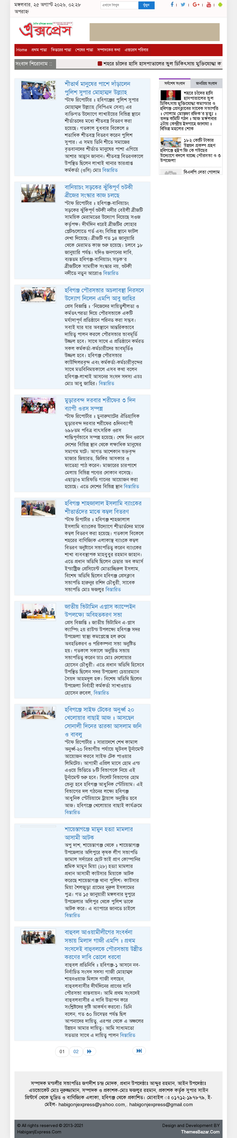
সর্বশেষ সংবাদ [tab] (174, 83)
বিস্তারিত (110, 170)
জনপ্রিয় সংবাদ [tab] (206, 83)
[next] (89, 1051)
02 (76, 1052)
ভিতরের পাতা (61, 49)
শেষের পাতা (84, 49)
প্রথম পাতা (39, 49)
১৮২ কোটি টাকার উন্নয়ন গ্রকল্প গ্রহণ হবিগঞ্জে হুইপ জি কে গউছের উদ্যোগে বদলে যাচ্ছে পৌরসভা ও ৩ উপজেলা (190, 150)
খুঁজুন (146, 5)
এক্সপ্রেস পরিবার (136, 49)
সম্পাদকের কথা (108, 49)
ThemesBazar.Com (200, 1132)
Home (21, 49)
